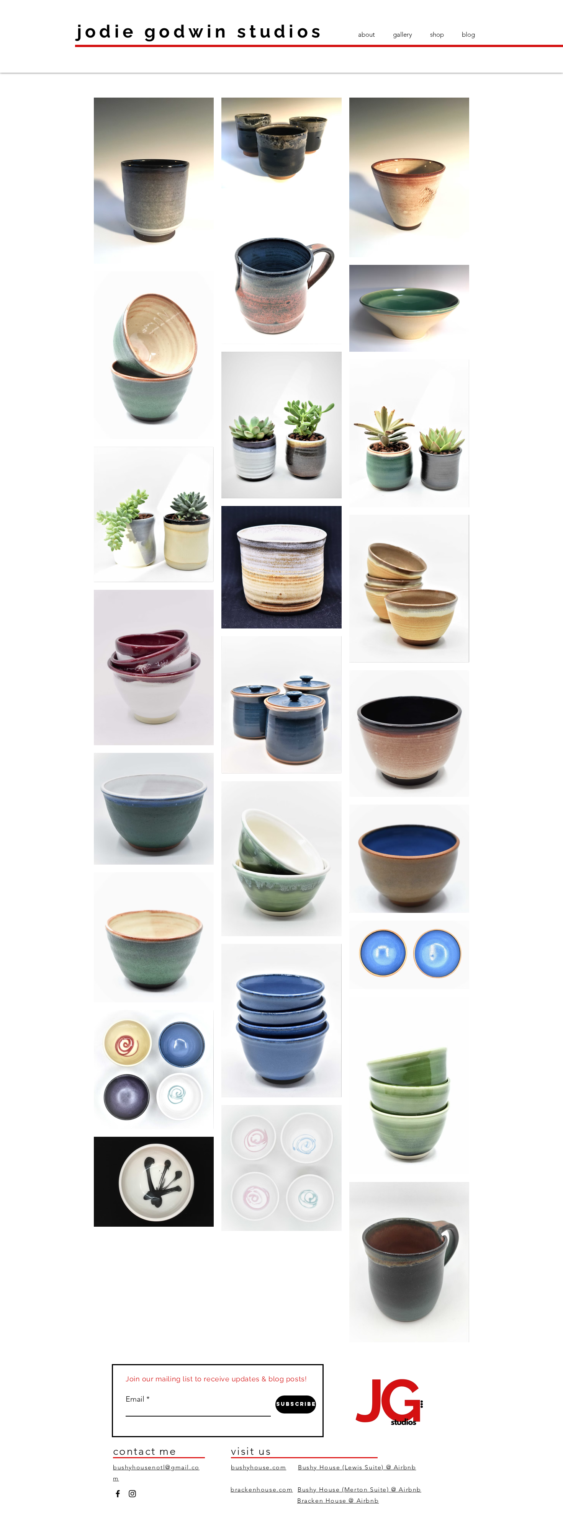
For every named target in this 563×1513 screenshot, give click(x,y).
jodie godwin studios (200, 31)
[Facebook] (118, 1493)
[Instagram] (132, 1493)
